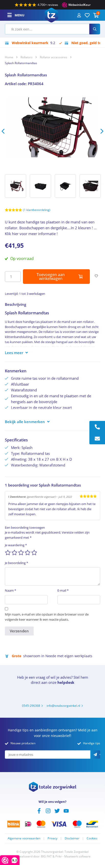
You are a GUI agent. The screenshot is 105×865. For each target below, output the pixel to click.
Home (9, 57)
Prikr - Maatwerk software (73, 856)
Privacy (52, 838)
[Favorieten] (87, 15)
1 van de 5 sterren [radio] (8, 553)
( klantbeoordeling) (36, 210)
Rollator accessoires (53, 57)
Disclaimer (72, 838)
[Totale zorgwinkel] (51, 14)
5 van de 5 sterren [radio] (34, 553)
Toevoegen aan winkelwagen (51, 276)
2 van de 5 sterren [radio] (14, 553)
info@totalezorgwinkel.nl (63, 706)
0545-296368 (31, 706)
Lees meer (14, 352)
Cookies (92, 838)
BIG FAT (46, 856)
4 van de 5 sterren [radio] (28, 553)
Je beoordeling (16, 563)
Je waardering (16, 545)
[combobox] (47, 29)
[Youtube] (66, 810)
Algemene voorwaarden (24, 838)
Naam (10, 590)
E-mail (63, 590)
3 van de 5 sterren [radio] (21, 553)
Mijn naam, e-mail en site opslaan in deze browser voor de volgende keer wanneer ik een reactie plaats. (47, 617)
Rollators (26, 57)
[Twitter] (57, 810)
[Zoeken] (94, 29)
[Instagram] (48, 810)
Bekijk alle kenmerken (25, 421)
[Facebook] (39, 810)
